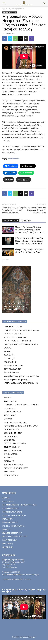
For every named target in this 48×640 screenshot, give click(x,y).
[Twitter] (10, 38)
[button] (4, 3)
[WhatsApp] (15, 38)
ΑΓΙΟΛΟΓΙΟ (8, 457)
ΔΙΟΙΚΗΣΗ (8, 398)
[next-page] (7, 260)
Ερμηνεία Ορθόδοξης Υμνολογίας (16, 379)
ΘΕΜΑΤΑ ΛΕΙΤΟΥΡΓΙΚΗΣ (13, 450)
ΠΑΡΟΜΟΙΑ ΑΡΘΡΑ (11, 221)
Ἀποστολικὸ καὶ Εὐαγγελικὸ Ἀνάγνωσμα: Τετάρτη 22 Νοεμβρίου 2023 (35, 210)
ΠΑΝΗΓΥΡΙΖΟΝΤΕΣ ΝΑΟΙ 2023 (15, 422)
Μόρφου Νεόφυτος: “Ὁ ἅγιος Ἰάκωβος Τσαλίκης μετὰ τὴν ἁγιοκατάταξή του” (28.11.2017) (30, 230)
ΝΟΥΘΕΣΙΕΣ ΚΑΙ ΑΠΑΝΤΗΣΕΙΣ (15, 337)
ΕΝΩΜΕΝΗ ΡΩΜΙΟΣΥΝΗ (13, 365)
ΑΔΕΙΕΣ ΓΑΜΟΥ (9, 415)
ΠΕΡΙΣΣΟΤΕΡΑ (26, 221)
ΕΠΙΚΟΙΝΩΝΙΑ (7, 547)
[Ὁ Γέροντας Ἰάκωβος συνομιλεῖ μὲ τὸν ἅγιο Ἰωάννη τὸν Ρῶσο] (8, 252)
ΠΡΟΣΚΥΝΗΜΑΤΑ (10, 436)
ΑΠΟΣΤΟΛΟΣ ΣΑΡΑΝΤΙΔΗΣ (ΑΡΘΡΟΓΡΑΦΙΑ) (21, 383)
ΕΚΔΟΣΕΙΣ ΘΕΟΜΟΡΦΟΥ (13, 464)
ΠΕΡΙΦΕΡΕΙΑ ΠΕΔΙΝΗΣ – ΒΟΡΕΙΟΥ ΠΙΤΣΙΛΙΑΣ (19, 505)
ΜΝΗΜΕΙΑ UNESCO (11, 429)
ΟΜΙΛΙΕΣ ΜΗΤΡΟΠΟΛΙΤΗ (13, 334)
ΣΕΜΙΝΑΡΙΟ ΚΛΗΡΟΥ (12, 447)
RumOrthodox (13, 159)
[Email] (20, 38)
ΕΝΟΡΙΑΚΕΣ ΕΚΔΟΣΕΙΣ (12, 412)
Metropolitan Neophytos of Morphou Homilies (21, 376)
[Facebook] (4, 38)
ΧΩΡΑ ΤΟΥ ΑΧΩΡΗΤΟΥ (12, 369)
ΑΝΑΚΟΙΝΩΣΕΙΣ (10, 401)
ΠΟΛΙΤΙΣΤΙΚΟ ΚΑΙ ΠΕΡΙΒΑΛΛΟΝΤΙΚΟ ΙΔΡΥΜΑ (21, 426)
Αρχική (4, 9)
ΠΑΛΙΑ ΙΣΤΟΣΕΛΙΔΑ (11, 475)
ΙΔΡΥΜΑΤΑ (8, 419)
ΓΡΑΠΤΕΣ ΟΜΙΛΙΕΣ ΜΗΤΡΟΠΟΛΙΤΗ (17, 341)
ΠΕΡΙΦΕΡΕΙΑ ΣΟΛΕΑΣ (10, 508)
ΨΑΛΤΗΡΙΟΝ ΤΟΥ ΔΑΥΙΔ (13, 327)
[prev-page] (3, 260)
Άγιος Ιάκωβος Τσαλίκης (17, 9)
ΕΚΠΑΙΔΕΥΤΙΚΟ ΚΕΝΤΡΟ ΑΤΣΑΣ (16, 468)
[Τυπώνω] (26, 38)
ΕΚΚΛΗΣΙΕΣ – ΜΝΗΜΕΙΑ (13, 433)
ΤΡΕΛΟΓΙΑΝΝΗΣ (10, 362)
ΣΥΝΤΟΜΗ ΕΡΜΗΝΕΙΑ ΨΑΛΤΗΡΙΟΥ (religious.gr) (22, 330)
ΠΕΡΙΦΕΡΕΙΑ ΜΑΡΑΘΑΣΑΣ (12, 512)
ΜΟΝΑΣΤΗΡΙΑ (9, 440)
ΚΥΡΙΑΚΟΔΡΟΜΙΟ (10, 454)
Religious (7, 351)
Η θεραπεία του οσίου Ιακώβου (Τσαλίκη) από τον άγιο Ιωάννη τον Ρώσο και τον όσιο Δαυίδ (29, 241)
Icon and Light (9, 358)
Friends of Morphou (11, 372)
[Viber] (31, 38)
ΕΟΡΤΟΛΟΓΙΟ (9, 461)
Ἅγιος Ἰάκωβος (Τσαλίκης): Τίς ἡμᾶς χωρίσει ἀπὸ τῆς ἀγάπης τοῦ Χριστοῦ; (13, 210)
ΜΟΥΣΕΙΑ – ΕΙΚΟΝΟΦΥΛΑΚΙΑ (15, 443)
